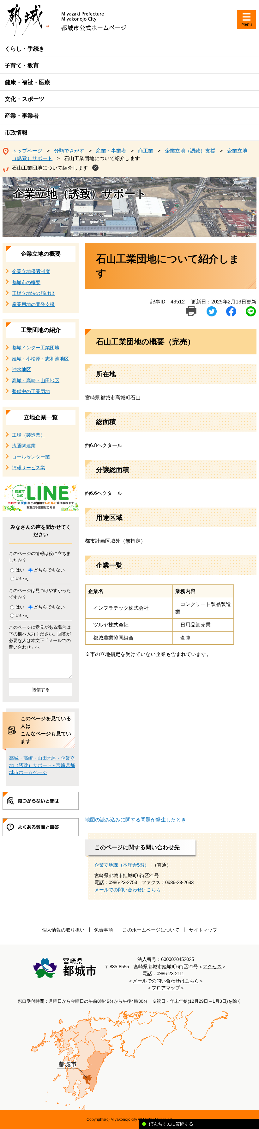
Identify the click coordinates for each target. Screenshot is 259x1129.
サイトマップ (203, 930)
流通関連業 (24, 445)
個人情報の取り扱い (63, 930)
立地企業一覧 (41, 417)
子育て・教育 (22, 65)
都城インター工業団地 (35, 347)
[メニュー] (246, 19)
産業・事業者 (22, 116)
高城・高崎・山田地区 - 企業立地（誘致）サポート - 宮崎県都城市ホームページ (42, 765)
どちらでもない (49, 569)
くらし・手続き (25, 49)
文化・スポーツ (25, 99)
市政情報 (16, 132)
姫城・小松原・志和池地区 (40, 358)
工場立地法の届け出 (33, 293)
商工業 (145, 150)
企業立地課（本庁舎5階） (121, 865)
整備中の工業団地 (31, 391)
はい (19, 569)
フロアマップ (166, 987)
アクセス (212, 966)
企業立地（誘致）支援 (190, 150)
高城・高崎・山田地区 (35, 380)
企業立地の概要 (41, 254)
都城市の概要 (26, 282)
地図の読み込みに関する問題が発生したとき (135, 819)
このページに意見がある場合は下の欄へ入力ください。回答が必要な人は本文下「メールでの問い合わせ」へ (40, 637)
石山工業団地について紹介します (50, 168)
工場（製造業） (28, 435)
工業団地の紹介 (41, 330)
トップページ (27, 150)
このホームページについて (151, 930)
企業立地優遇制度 (31, 271)
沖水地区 (21, 369)
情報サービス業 (28, 467)
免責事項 (103, 930)
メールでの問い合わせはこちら (127, 889)
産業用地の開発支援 (33, 304)
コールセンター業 (31, 456)
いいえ (22, 578)
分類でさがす (69, 150)
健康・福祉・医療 (27, 82)
